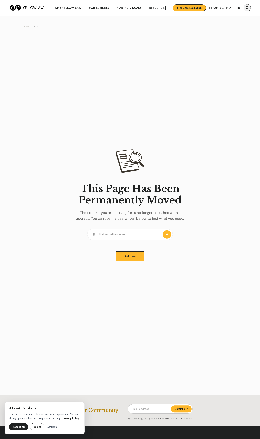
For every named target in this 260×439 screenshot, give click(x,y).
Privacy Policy (166, 418)
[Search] (247, 7)
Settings (52, 427)
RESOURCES (157, 8)
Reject (37, 427)
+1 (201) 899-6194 (220, 8)
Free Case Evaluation (189, 8)
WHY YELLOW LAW (67, 8)
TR (238, 8)
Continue (180, 409)
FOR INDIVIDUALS (129, 8)
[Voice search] (94, 234)
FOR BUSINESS (99, 8)
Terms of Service (185, 418)
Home (27, 26)
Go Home (130, 256)
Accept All (19, 427)
